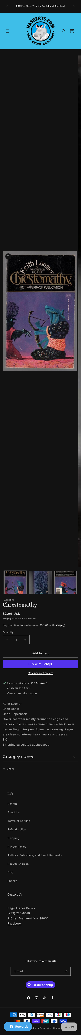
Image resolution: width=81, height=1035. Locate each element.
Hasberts (34, 1028)
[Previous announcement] (7, 6)
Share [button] (10, 768)
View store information (22, 693)
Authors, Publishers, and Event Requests (35, 855)
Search (12, 803)
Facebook (14, 923)
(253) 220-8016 (19, 913)
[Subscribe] (66, 971)
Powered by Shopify (51, 1028)
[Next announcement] (74, 6)
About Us (14, 812)
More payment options (40, 673)
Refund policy (17, 829)
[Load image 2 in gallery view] (40, 582)
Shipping (7, 618)
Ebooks (12, 880)
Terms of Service (19, 820)
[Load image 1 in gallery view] (15, 582)
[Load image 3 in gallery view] (65, 582)
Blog (10, 872)
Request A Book (18, 863)
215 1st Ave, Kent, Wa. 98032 (28, 918)
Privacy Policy (17, 846)
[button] (7, 31)
